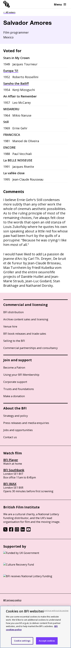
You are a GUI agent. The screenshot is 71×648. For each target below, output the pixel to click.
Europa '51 (10, 71)
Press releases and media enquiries (26, 423)
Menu (58, 4)
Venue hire (10, 326)
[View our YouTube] (28, 530)
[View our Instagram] (17, 530)
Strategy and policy (15, 416)
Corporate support (15, 382)
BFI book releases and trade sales (24, 333)
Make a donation (14, 396)
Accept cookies (47, 640)
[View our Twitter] (5, 530)
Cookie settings (22, 640)
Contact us (10, 437)
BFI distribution (13, 312)
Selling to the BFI (14, 341)
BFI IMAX (9, 484)
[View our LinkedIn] (23, 530)
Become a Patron (14, 367)
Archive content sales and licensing (25, 319)
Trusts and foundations (18, 389)
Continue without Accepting (55, 610)
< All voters (9, 12)
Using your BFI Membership (21, 375)
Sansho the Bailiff (16, 83)
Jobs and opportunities (18, 430)
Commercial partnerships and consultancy (30, 348)
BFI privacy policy (12, 600)
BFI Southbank (13, 470)
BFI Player (10, 460)
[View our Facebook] (11, 530)
